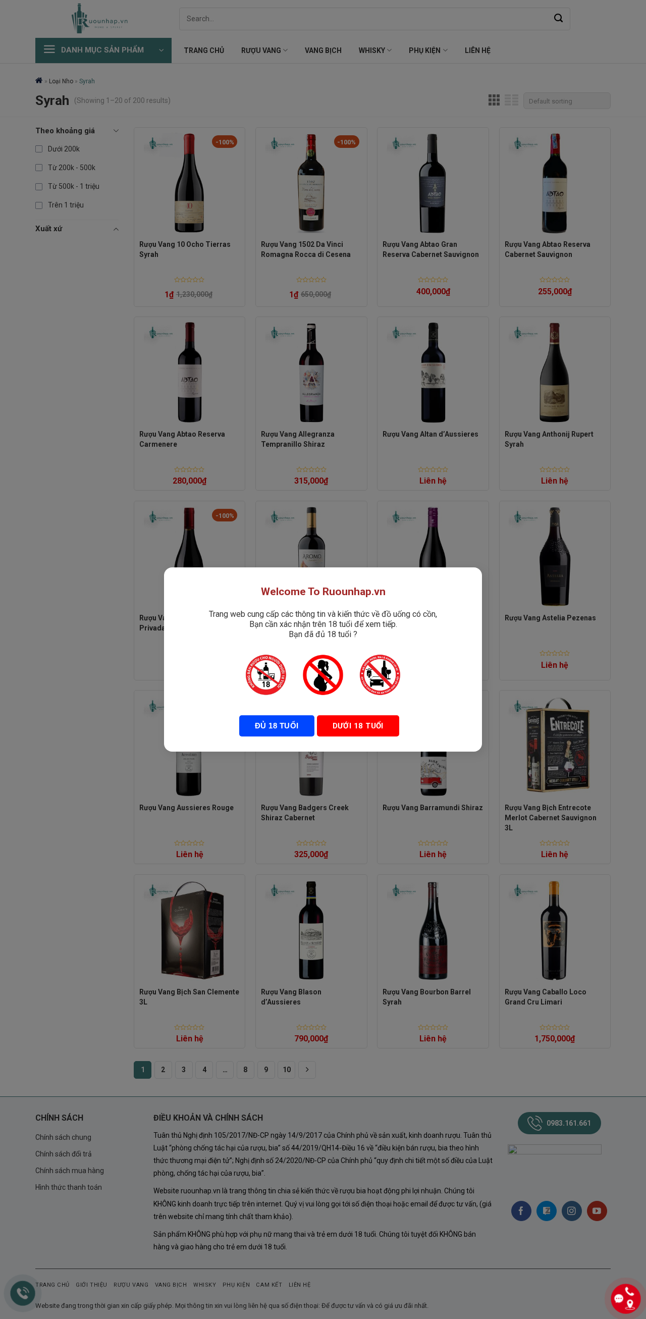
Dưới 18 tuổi (358, 725)
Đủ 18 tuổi (277, 725)
